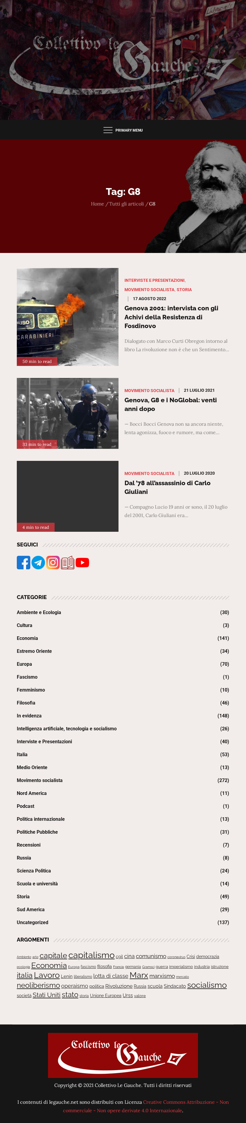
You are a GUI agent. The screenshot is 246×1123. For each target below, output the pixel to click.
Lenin (67, 976)
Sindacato (175, 986)
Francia (118, 967)
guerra (162, 966)
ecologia (23, 967)
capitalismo (91, 955)
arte (35, 957)
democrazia (207, 956)
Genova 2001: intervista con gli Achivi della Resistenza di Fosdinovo (171, 317)
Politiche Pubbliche (37, 832)
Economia (27, 638)
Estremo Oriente (34, 651)
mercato (182, 976)
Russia (24, 858)
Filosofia (26, 703)
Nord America (32, 793)
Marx (139, 975)
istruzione (220, 966)
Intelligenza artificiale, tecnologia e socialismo (67, 729)
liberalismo (83, 976)
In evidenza (29, 716)
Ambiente (24, 957)
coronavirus (176, 957)
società (24, 995)
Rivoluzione (119, 986)
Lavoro (47, 975)
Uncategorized (32, 922)
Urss (128, 995)
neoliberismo (38, 985)
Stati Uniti (47, 995)
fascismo (88, 966)
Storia (184, 289)
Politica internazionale (41, 819)
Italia (22, 754)
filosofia (104, 966)
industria (202, 966)
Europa (24, 664)
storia (84, 996)
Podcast (25, 806)
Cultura (24, 625)
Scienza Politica (34, 871)
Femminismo (31, 690)
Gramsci (148, 967)
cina (129, 956)
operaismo (74, 986)
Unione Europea (106, 995)
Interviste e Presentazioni (154, 280)
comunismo (151, 956)
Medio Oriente (32, 767)
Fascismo (27, 677)
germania (133, 967)
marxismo (162, 975)
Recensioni (28, 845)
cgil (119, 956)
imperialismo (181, 966)
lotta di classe (110, 976)
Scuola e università (37, 884)
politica (96, 986)
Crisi (191, 956)
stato (70, 994)
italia (25, 975)
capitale (53, 955)
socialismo (207, 985)
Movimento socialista (149, 289)
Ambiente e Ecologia (39, 612)
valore (140, 996)
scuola (155, 986)
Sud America (31, 909)
